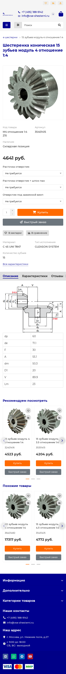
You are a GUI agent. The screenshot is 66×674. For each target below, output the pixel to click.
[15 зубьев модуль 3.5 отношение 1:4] (48, 421)
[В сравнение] (28, 417)
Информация (14, 580)
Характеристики (34, 276)
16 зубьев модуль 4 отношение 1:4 (17, 440)
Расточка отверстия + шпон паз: (24, 180)
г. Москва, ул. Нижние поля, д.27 (28, 636)
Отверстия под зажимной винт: (23, 194)
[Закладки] (46, 3)
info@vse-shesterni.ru (35, 15)
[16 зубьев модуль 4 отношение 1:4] (17, 421)
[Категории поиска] (18, 25)
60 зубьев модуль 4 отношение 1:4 (16, 526)
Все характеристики (15, 264)
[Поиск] (59, 25)
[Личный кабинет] (60, 3)
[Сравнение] (53, 3)
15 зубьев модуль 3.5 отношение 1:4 (47, 440)
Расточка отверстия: (16, 166)
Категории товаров (19, 600)
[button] (4, 440)
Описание (10, 276)
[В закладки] (28, 410)
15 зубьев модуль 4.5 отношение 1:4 (47, 526)
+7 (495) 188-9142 (32, 12)
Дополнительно (16, 590)
